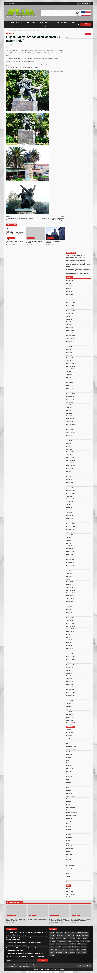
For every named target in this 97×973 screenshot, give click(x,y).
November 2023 (70, 366)
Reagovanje (69, 848)
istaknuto (56, 71)
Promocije (69, 837)
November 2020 (70, 460)
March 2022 (69, 416)
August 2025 (69, 313)
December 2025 (70, 302)
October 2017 (70, 562)
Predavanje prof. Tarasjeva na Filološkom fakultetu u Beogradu (53, 218)
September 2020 (70, 465)
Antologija (69, 735)
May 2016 (68, 609)
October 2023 (70, 369)
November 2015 (70, 626)
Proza (28, 22)
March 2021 (69, 449)
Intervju (46, 22)
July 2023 (68, 371)
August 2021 (69, 435)
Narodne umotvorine (71, 815)
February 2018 (70, 551)
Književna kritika (70, 796)
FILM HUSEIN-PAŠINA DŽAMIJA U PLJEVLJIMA (35, 233)
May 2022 (68, 410)
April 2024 (69, 352)
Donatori (33, 966)
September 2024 (70, 338)
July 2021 (68, 438)
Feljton (68, 763)
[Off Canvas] (7, 24)
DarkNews (54, 969)
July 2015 (68, 637)
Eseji (51, 22)
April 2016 (69, 612)
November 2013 (70, 692)
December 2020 (70, 457)
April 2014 (69, 678)
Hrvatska (68, 774)
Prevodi (68, 832)
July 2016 (68, 604)
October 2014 (70, 662)
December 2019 (70, 490)
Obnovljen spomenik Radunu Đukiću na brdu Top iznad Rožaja (22, 948)
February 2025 (70, 330)
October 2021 (70, 429)
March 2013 (69, 714)
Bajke (67, 743)
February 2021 (70, 452)
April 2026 (69, 291)
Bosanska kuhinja (71, 746)
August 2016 (69, 601)
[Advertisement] (66, 13)
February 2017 (70, 584)
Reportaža (69, 854)
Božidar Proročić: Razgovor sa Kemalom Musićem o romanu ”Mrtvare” (25, 953)
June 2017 (69, 573)
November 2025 (70, 305)
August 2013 (69, 700)
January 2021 (69, 454)
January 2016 (69, 620)
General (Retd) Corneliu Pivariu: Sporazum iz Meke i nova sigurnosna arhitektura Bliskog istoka (78, 264)
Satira (68, 857)
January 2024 (69, 360)
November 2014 (70, 659)
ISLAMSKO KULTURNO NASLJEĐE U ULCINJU (55, 233)
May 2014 (68, 676)
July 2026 (68, 283)
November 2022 (70, 393)
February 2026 (70, 297)
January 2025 (69, 333)
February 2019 (70, 518)
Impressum (29, 965)
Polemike (68, 826)
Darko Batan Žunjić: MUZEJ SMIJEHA (76, 260)
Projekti (68, 834)
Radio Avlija (69, 846)
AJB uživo (86, 24)
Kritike (68, 804)
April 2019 (69, 512)
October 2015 (70, 629)
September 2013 (70, 698)
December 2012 (70, 723)
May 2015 (68, 642)
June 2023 (69, 374)
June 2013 (69, 706)
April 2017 (69, 579)
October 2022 (70, 396)
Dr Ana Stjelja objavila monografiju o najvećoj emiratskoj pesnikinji (81, 911)
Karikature (69, 793)
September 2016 (70, 598)
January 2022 (69, 421)
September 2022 (70, 399)
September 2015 (70, 631)
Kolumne (40, 22)
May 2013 (68, 709)
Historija (68, 771)
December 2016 (70, 590)
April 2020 (69, 479)
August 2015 (69, 634)
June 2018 (69, 540)
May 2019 (68, 510)
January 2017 (69, 587)
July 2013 (68, 703)
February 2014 (70, 684)
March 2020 (69, 482)
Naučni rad (69, 818)
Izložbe (68, 787)
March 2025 (69, 327)
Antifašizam (69, 732)
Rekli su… (68, 851)
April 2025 (69, 324)
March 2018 (69, 548)
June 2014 (69, 673)
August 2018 (69, 535)
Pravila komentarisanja (12, 966)
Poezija (23, 22)
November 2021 (70, 427)
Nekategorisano (70, 821)
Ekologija (44, 26)
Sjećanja (68, 859)
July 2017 (68, 570)
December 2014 (70, 656)
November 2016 (70, 593)
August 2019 (69, 501)
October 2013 (70, 695)
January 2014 (69, 687)
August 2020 (69, 468)
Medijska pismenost (71, 812)
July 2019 (68, 504)
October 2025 (70, 308)
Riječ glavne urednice (19, 965)
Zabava (68, 879)
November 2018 (70, 526)
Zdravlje (72, 22)
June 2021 (69, 441)
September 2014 (70, 665)
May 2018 (68, 543)
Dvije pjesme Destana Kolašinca (14, 950)
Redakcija (8, 44)
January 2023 (69, 388)
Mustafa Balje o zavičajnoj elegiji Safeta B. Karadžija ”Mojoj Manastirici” (25, 956)
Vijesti (17, 22)
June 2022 (69, 407)
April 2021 (69, 446)
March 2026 (69, 294)
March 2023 (69, 382)
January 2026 (69, 299)
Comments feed (70, 894)
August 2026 (69, 280)
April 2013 (69, 712)
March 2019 (69, 515)
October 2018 (70, 529)
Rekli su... (71, 949)
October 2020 (70, 463)
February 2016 (70, 618)
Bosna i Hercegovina (71, 749)
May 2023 (68, 377)
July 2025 (68, 316)
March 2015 (69, 648)
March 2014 (69, 681)
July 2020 (68, 471)
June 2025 (69, 319)
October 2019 (70, 496)
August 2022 (69, 402)
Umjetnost (69, 873)
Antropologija (70, 738)
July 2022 (68, 405)
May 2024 (68, 349)
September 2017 (70, 565)
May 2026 (68, 288)
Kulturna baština (64, 22)
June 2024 (69, 346)
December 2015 (70, 623)
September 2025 (70, 311)
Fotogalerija (69, 768)
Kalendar (68, 790)
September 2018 (70, 532)
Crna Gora (69, 752)
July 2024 (68, 344)
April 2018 (69, 546)
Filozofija (68, 765)
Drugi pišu (69, 754)
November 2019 (70, 493)
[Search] (78, 24)
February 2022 (70, 418)
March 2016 (69, 615)
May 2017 (68, 576)
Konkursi (68, 801)
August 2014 (69, 667)
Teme (67, 870)
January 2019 (69, 521)
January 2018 (69, 554)
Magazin (34, 22)
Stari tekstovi (70, 865)
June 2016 (69, 606)
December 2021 (70, 424)
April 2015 (69, 645)
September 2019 (70, 499)
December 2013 (70, 689)
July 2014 (68, 670)
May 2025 (68, 322)
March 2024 (69, 355)
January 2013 (69, 720)
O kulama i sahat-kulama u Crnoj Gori (15, 233)
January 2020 (69, 488)
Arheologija (69, 740)
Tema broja (69, 868)
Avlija (11, 965)
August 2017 (69, 568)
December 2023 (70, 363)
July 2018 (68, 537)
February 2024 (70, 358)
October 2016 (70, 595)
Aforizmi (68, 729)
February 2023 (70, 385)
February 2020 (70, 485)
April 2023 (69, 380)
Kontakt (35, 965)
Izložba (68, 785)
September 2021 (70, 432)
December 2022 (70, 391)
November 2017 (70, 559)
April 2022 (69, 413)
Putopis (68, 843)
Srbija (67, 862)
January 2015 (69, 653)
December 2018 (70, 523)
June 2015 (69, 640)
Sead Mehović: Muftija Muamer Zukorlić (77, 273)
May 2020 (68, 476)
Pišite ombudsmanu (24, 966)
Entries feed (69, 891)
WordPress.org (70, 897)
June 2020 (69, 474)
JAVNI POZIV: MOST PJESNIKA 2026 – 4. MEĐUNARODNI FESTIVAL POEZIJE (16, 911)
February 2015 (70, 651)
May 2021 (68, 443)
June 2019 (69, 507)
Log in (68, 888)
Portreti (57, 22)
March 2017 (69, 582)
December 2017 (70, 557)
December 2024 (70, 335)
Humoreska (69, 776)
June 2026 (69, 286)
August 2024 (69, 341)
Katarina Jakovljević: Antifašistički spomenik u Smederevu (19, 218)
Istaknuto (68, 782)
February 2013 (70, 717)
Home (12, 22)
